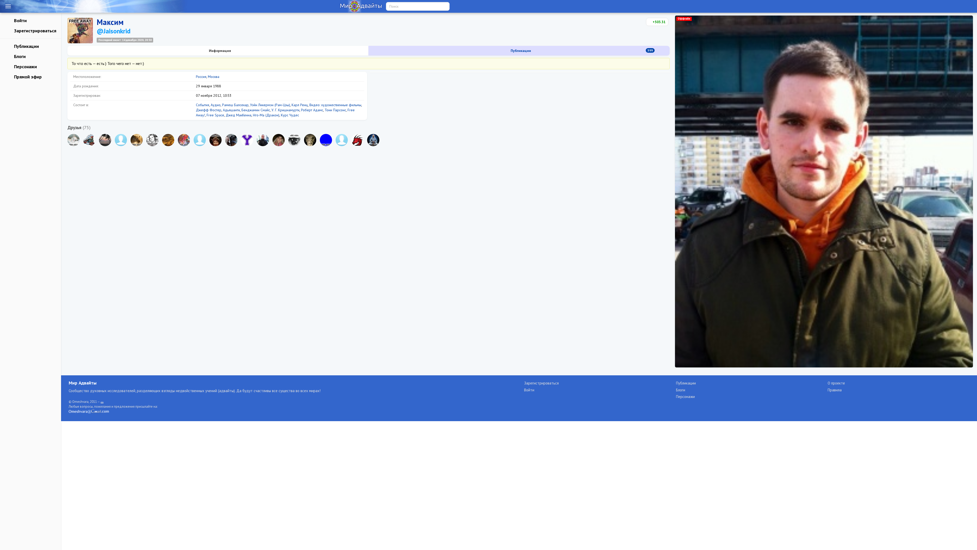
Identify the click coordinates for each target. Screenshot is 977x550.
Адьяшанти (231, 110)
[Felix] (310, 140)
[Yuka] (152, 140)
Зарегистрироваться (34, 31)
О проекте (836, 383)
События (202, 105)
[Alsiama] (184, 140)
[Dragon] (357, 140)
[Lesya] (73, 140)
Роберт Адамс (312, 110)
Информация (219, 50)
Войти (20, 20)
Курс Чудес (290, 115)
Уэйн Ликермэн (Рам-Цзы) (270, 105)
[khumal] (121, 140)
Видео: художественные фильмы (335, 105)
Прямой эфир (27, 77)
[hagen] (326, 140)
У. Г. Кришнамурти (285, 110)
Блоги (19, 56)
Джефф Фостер (208, 110)
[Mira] (231, 140)
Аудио (216, 105)
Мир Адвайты (82, 383)
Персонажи (25, 67)
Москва (213, 76)
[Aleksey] (89, 140)
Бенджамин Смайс (255, 110)
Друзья (74, 127)
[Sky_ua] (137, 140)
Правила (835, 390)
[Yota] (247, 140)
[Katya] (278, 140)
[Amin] (263, 140)
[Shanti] (294, 140)
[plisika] (215, 140)
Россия (201, 76)
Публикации (26, 46)
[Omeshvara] (373, 140)
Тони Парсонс (335, 110)
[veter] (342, 140)
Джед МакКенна (238, 115)
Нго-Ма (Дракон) (266, 115)
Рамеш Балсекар (235, 105)
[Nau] (168, 140)
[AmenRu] (200, 140)
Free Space (215, 115)
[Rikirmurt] (105, 140)
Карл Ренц (300, 105)
